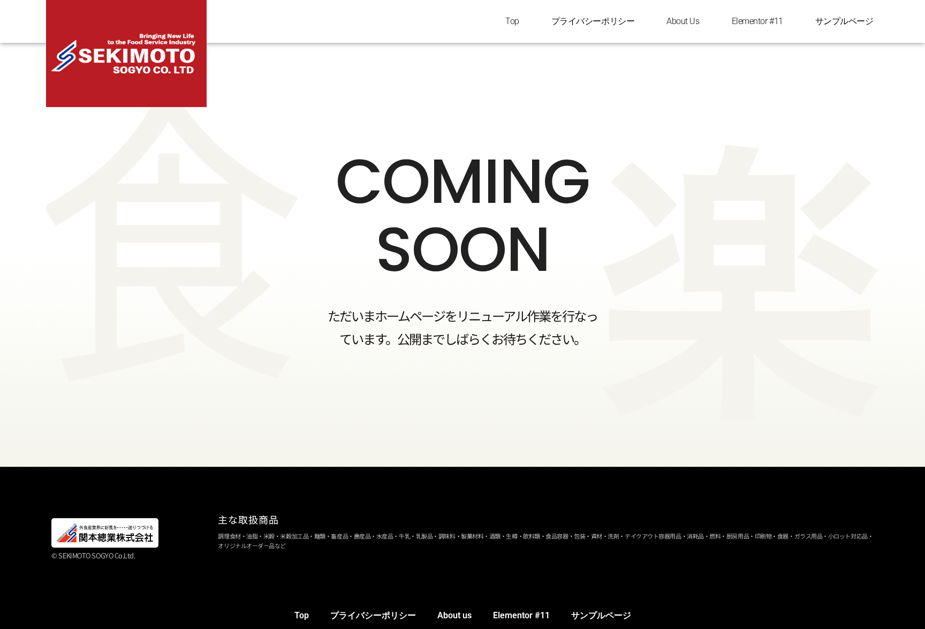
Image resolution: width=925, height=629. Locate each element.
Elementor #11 (757, 21)
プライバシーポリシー (593, 21)
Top (512, 21)
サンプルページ (844, 21)
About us (682, 21)
